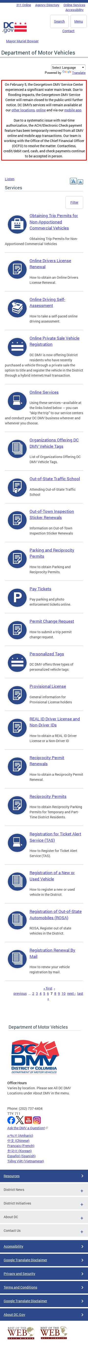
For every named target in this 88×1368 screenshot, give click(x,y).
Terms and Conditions (20, 1287)
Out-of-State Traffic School (55, 478)
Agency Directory (47, 5)
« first (48, 988)
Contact (68, 31)
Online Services (74, 5)
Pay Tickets (40, 589)
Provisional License (48, 686)
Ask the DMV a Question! (26, 1128)
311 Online (23, 5)
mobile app (72, 110)
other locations (23, 110)
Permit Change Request (52, 621)
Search (59, 21)
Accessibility (75, 10)
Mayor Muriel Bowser (22, 41)
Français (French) (20, 1145)
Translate (79, 72)
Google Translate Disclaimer (25, 1260)
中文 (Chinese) (18, 1140)
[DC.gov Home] (14, 32)
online (41, 110)
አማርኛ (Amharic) (20, 1135)
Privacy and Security (19, 1273)
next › (71, 993)
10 (64, 993)
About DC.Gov (14, 1314)
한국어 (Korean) (19, 1150)
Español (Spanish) (21, 1156)
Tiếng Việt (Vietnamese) (25, 1161)
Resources (12, 1176)
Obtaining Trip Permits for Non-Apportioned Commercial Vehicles (54, 222)
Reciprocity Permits (48, 796)
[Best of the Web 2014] (21, 1339)
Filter (74, 202)
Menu (78, 21)
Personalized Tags (47, 654)
